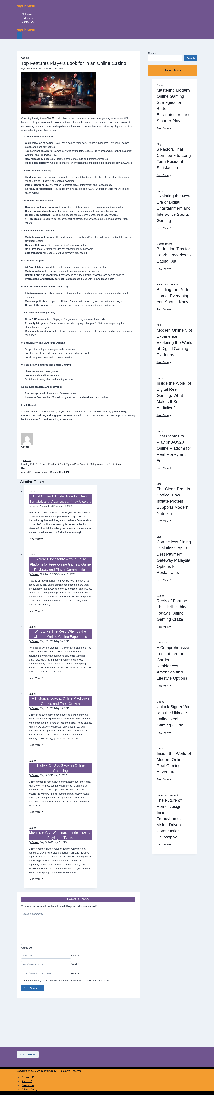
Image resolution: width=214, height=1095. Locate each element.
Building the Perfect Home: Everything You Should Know (175, 295)
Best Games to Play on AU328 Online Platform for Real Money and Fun (174, 448)
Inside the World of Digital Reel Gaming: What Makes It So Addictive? (174, 395)
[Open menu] (19, 35)
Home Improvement (167, 284)
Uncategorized (164, 244)
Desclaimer (28, 1085)
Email (75, 964)
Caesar (28, 68)
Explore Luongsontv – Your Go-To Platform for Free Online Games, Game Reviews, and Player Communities (60, 564)
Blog (159, 144)
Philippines (28, 18)
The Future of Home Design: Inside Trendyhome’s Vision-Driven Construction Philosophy (170, 818)
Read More (36, 538)
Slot (159, 325)
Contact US (28, 22)
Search (152, 53)
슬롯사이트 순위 (51, 118)
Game (160, 85)
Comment (27, 948)
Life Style (162, 642)
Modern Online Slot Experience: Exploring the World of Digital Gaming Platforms (174, 342)
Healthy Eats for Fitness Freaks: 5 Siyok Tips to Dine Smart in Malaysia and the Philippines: (71, 462)
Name (75, 955)
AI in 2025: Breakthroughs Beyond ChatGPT (45, 470)
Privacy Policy (30, 1089)
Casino (25, 57)
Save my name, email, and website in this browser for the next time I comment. (67, 980)
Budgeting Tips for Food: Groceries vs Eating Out (174, 255)
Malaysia (27, 14)
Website (75, 973)
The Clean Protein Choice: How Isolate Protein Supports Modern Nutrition (173, 501)
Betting (160, 596)
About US (27, 1081)
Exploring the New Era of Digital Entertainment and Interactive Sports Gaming (174, 208)
